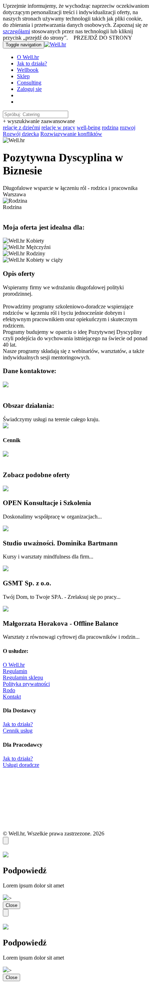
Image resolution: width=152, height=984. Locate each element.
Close (11, 905)
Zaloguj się (29, 89)
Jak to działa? (32, 63)
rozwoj (127, 128)
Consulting (29, 83)
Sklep (23, 76)
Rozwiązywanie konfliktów (71, 134)
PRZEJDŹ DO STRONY (103, 38)
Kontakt (12, 697)
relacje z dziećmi (21, 128)
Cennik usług (18, 731)
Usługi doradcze (21, 765)
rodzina (110, 128)
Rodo (9, 690)
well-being (88, 128)
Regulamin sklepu (23, 678)
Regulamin (15, 671)
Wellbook (28, 70)
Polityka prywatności (26, 684)
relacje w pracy (58, 128)
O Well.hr (28, 57)
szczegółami (16, 31)
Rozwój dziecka (21, 134)
